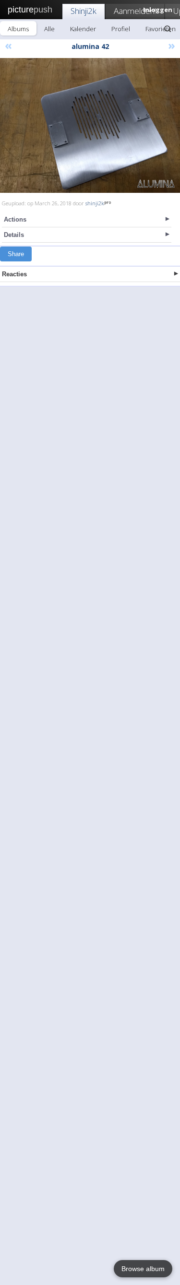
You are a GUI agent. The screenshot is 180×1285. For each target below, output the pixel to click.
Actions (15, 219)
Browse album (143, 1269)
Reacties (14, 274)
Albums (18, 28)
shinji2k (94, 203)
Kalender (83, 28)
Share (16, 254)
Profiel (120, 28)
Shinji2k (83, 10)
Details (14, 234)
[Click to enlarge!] (90, 125)
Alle (49, 28)
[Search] (167, 28)
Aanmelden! (135, 10)
